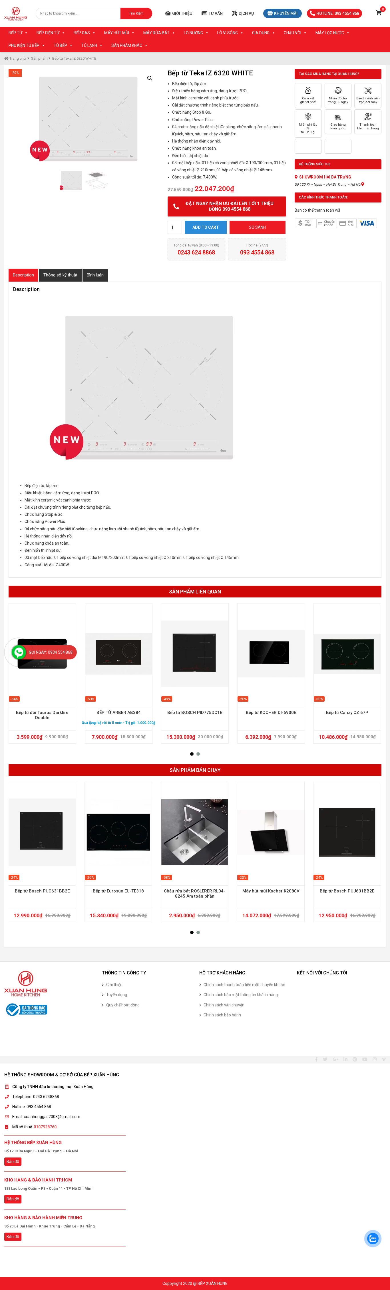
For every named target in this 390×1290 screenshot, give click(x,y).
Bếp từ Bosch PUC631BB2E (42, 891)
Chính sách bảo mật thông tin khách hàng (241, 994)
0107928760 (45, 1127)
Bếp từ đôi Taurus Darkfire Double (42, 715)
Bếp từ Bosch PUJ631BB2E (347, 891)
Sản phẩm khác (126, 45)
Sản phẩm (39, 58)
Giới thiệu (182, 13)
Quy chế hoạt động (123, 1005)
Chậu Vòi (292, 33)
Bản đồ (13, 1161)
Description (23, 275)
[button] (192, 754)
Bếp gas (82, 33)
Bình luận (95, 275)
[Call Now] (19, 652)
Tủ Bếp (60, 45)
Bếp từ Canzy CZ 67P (347, 712)
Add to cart (205, 227)
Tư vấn (216, 13)
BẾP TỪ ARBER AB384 (119, 712)
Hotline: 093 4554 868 (337, 13)
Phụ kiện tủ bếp (24, 45)
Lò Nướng (193, 33)
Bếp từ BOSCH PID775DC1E (194, 712)
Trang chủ (17, 58)
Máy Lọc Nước (329, 33)
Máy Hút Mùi (116, 33)
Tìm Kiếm (136, 13)
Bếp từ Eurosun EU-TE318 (118, 891)
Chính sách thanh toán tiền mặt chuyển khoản (244, 984)
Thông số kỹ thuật (60, 275)
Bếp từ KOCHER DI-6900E (271, 712)
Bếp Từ (15, 33)
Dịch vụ (246, 13)
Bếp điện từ (48, 33)
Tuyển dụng (116, 994)
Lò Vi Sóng (227, 33)
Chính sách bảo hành (222, 1015)
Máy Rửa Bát (156, 33)
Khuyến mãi (285, 13)
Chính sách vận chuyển (224, 1005)
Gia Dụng (261, 33)
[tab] (23, 275)
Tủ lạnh (89, 45)
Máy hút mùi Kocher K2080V (270, 891)
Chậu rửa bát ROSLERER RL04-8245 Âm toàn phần (194, 893)
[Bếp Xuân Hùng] (15, 13)
